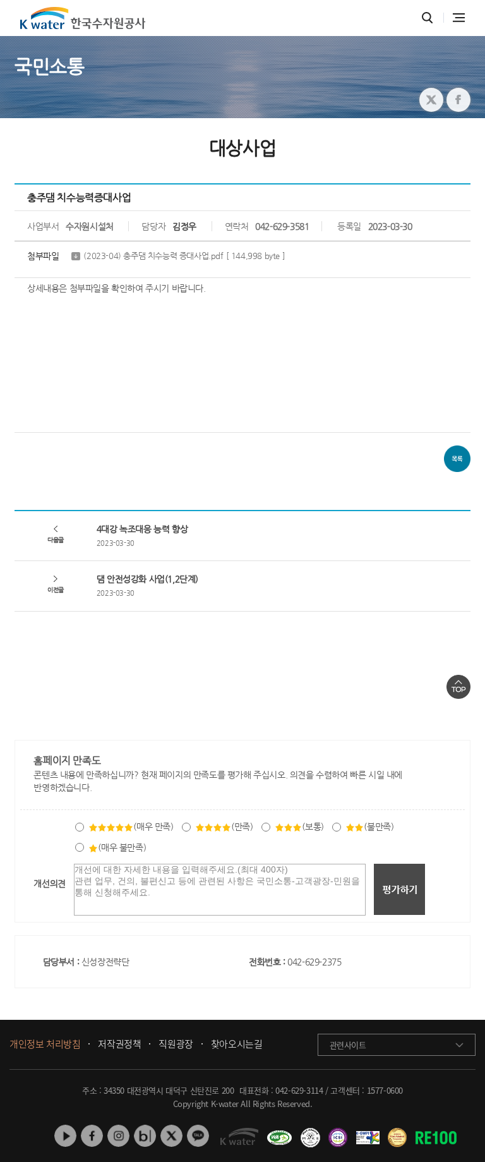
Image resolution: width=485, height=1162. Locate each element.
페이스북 (92, 1136)
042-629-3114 (299, 1090)
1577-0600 (385, 1090)
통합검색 (427, 18)
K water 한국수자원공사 (83, 18)
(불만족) (378, 826)
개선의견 (49, 883)
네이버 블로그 (145, 1136)
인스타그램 (118, 1136)
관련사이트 (348, 1045)
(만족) (242, 826)
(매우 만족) (153, 826)
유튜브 (65, 1136)
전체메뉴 (458, 17)
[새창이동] (277, 1133)
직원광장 (176, 1044)
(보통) (312, 826)
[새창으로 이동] (431, 100)
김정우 (184, 226)
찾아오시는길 (237, 1044)
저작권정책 (119, 1044)
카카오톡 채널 (198, 1136)
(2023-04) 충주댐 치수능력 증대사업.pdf (184, 255)
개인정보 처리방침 (44, 1044)
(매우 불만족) (122, 847)
